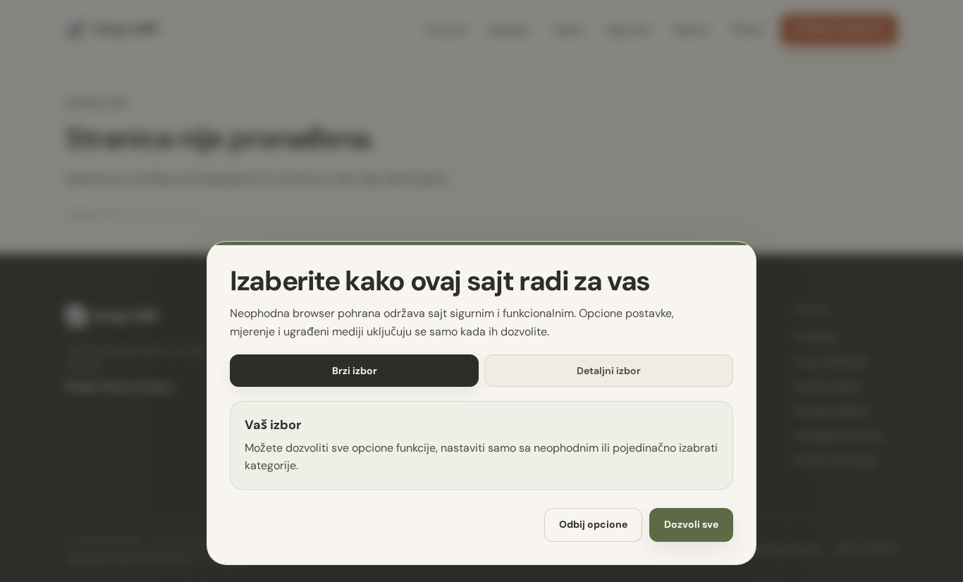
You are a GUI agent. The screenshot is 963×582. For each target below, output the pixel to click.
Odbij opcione (593, 525)
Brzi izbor (354, 370)
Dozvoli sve (691, 525)
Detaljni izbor (609, 370)
